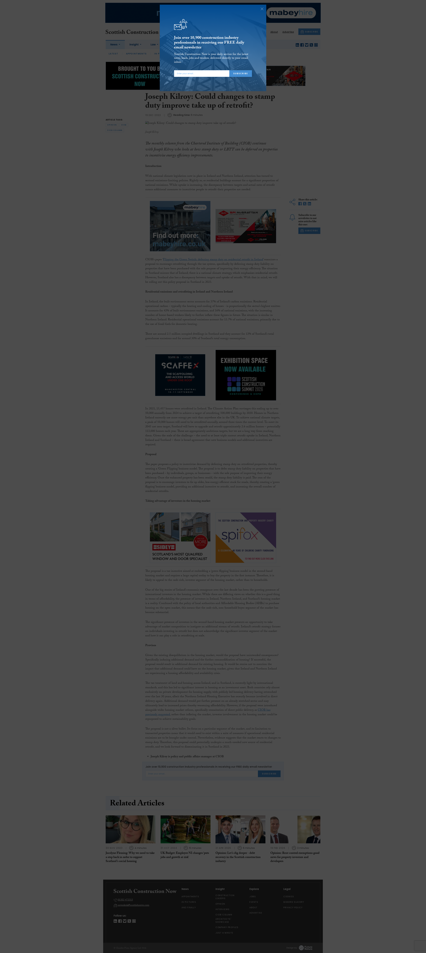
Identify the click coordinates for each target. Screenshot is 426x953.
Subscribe (240, 73)
